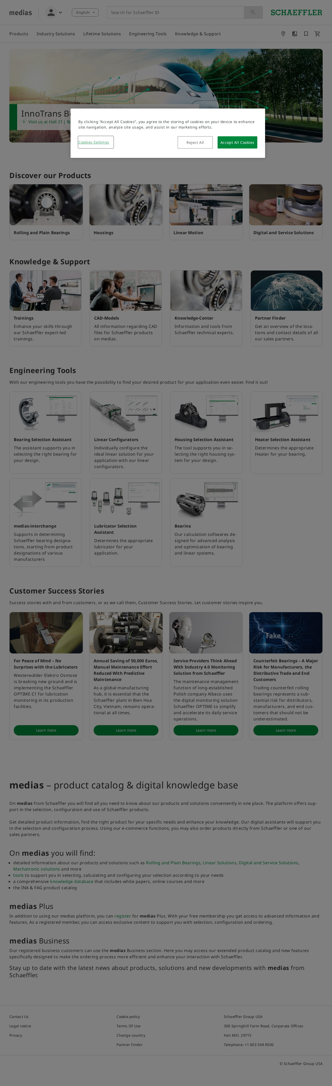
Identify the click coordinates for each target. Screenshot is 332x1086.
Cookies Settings (93, 142)
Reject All (195, 142)
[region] (168, 133)
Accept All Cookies (237, 142)
